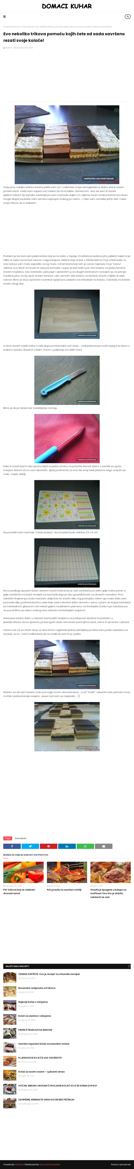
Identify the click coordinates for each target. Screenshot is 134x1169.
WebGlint (19, 1164)
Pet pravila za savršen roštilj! (64, 889)
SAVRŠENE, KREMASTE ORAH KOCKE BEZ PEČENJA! (46, 1099)
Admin (8, 47)
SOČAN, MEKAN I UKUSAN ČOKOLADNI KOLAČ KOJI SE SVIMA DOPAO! (57, 1085)
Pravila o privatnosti (121, 1164)
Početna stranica (11, 26)
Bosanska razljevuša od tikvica (36, 988)
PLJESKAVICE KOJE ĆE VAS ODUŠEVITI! (40, 1057)
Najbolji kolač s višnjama (33, 1002)
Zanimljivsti (28, 26)
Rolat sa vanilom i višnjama (34, 1016)
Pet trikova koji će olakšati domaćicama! (19, 891)
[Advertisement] (67, 76)
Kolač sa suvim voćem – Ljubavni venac (41, 1071)
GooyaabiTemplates (49, 1164)
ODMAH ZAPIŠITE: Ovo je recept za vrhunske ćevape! (49, 974)
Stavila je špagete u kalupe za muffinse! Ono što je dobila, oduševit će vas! (108, 893)
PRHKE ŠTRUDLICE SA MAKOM (35, 1030)
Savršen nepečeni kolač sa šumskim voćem (43, 1043)
